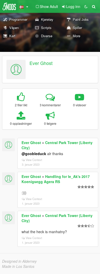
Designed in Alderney (19, 261)
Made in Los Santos (18, 266)
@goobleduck (34, 153)
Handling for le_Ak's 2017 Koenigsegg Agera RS (56, 179)
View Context (34, 160)
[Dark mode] (85, 6)
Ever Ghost (41, 63)
